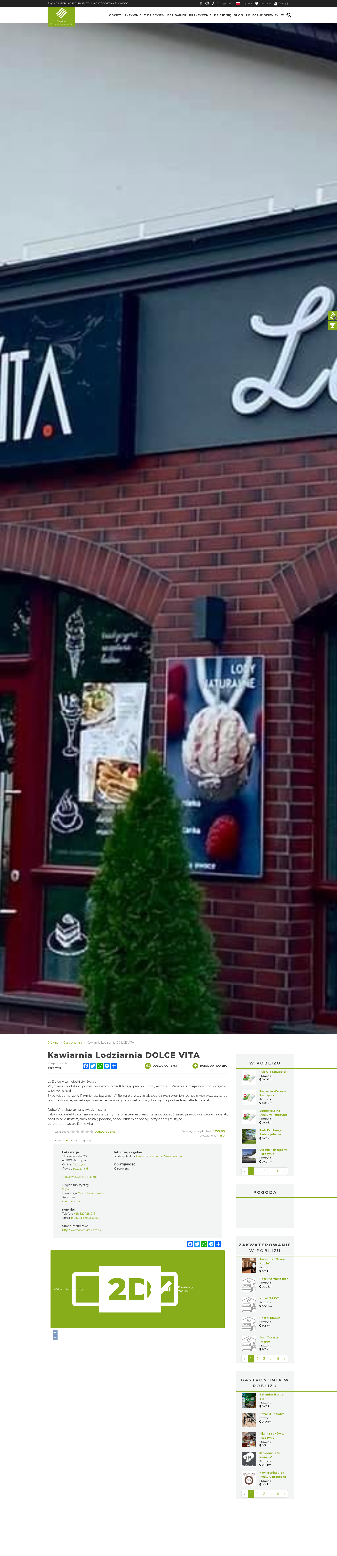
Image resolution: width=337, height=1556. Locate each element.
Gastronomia (71, 1201)
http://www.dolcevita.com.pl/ (81, 1230)
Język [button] (246, 3)
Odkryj (115, 15)
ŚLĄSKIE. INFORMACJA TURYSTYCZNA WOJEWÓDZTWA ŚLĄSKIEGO (88, 3)
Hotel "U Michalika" (273, 1279)
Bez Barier (176, 15)
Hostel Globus (269, 1318)
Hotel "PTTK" (269, 1298)
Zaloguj (283, 3)
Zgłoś (220, 1131)
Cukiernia (142, 1156)
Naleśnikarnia (173, 1156)
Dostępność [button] (224, 3)
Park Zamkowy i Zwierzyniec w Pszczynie (271, 1134)
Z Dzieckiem (154, 15)
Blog (238, 15)
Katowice (265, 1213)
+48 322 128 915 (84, 1213)
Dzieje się (222, 15)
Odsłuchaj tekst (165, 1065)
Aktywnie (132, 15)
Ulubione (265, 3)
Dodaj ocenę (105, 1131)
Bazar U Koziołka (271, 1414)
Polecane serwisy (262, 15)
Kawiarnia (156, 1156)
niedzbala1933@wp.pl (85, 1218)
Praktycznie (200, 15)
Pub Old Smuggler (272, 1071)
